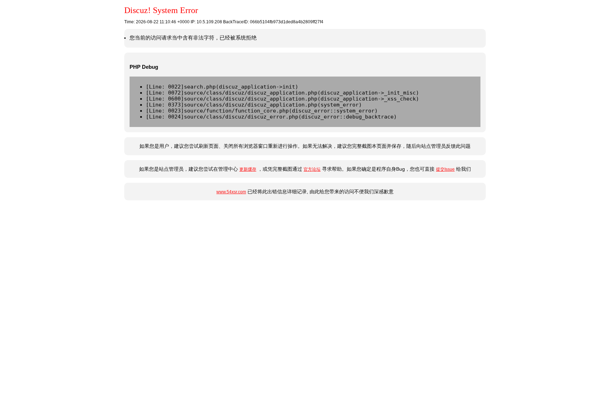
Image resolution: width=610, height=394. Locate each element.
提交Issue (445, 169)
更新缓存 (247, 169)
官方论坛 (312, 169)
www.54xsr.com (231, 191)
